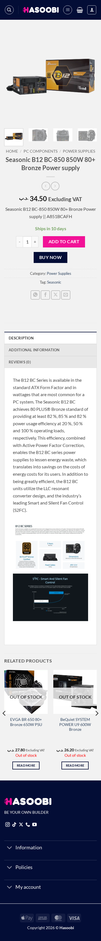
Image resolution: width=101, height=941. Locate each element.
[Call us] (28, 824)
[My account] (91, 9)
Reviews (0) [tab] (20, 362)
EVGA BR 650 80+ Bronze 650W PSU (26, 722)
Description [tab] (21, 338)
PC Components (41, 151)
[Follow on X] (21, 824)
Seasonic (54, 282)
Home (12, 151)
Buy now (50, 257)
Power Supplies (79, 151)
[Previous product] (55, 186)
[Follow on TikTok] (14, 824)
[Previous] (13, 77)
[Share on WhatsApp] (35, 295)
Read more (26, 765)
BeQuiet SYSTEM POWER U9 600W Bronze (75, 724)
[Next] (88, 77)
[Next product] (46, 186)
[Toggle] (9, 848)
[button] (67, 9)
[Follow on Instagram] (7, 824)
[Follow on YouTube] (34, 824)
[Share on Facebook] (45, 295)
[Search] (9, 9)
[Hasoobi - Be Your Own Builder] (41, 9)
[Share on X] (55, 295)
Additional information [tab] (34, 350)
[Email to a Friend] (65, 295)
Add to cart (64, 241)
